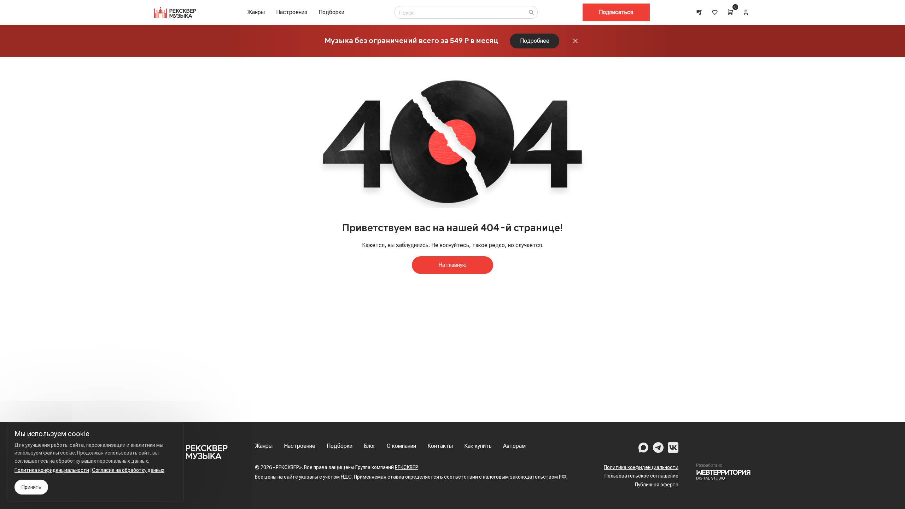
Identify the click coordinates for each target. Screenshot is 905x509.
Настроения (291, 12)
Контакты (440, 446)
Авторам (514, 446)
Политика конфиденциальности (641, 467)
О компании (401, 446)
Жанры (256, 12)
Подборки (331, 12)
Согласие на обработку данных (128, 470)
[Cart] (730, 12)
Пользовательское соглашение (641, 476)
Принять (31, 487)
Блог (369, 446)
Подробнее (534, 40)
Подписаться (616, 12)
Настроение (299, 446)
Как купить (478, 446)
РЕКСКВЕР (406, 467)
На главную (452, 265)
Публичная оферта (656, 484)
